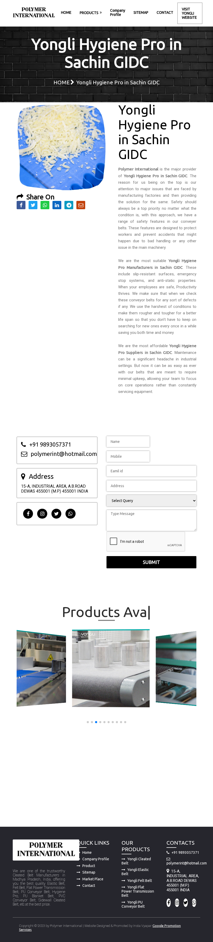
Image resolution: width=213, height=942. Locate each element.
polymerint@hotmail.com (183, 863)
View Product (38, 668)
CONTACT (165, 12)
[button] (88, 722)
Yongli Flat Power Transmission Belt (138, 891)
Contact (88, 885)
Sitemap (88, 872)
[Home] (34, 13)
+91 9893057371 (185, 852)
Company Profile (117, 12)
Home (87, 852)
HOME (66, 12)
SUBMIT (151, 562)
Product (88, 866)
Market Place (92, 879)
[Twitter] (56, 514)
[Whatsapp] (70, 514)
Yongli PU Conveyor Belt (133, 904)
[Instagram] (42, 514)
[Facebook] (28, 514)
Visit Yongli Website (189, 13)
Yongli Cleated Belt (136, 861)
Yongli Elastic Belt (135, 872)
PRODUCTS (89, 13)
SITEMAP (141, 12)
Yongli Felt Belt (139, 881)
